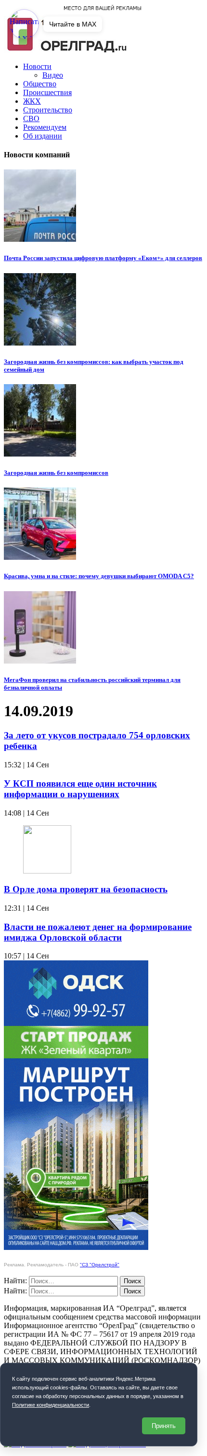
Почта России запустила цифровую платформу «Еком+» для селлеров (103, 258)
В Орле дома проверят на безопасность (86, 889)
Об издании (42, 136)
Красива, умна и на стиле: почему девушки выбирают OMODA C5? (99, 576)
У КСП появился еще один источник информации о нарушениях (80, 788)
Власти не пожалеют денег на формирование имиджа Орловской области (98, 932)
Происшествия (47, 92)
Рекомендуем (44, 127)
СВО (31, 118)
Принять (164, 1425)
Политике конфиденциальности (50, 1405)
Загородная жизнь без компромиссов (56, 472)
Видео (52, 75)
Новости (37, 66)
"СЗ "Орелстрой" (99, 1264)
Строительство (47, 110)
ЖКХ (32, 101)
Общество (39, 84)
